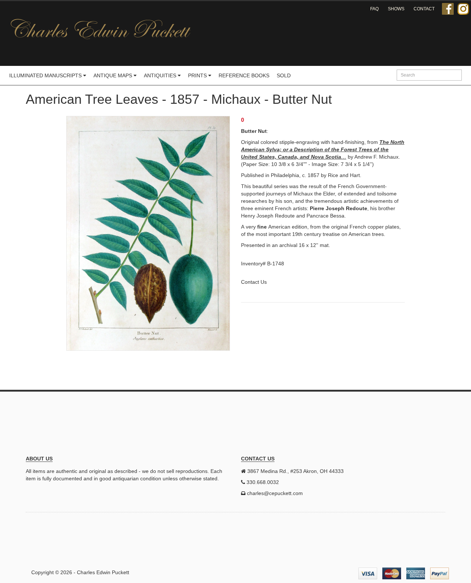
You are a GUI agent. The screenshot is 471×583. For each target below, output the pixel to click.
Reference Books (244, 75)
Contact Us (254, 282)
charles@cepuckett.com (275, 493)
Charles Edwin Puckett (103, 572)
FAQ (374, 8)
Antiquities (161, 75)
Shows (396, 8)
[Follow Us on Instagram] (463, 9)
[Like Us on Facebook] (448, 9)
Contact (424, 8)
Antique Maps (113, 75)
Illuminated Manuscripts (46, 75)
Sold (284, 75)
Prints (198, 75)
